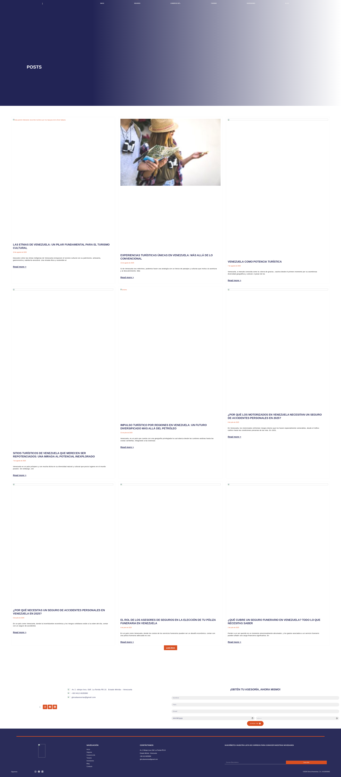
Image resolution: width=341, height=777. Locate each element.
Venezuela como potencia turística (255, 261)
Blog (287, 3)
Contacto (322, 3)
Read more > (19, 266)
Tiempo (259, 715)
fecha (173, 715)
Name (173, 695)
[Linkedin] (42, 772)
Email (173, 708)
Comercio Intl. (175, 3)
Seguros (137, 3)
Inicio (102, 3)
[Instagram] (35, 772)
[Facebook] (39, 772)
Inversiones (251, 3)
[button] (170, 647)
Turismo (214, 3)
